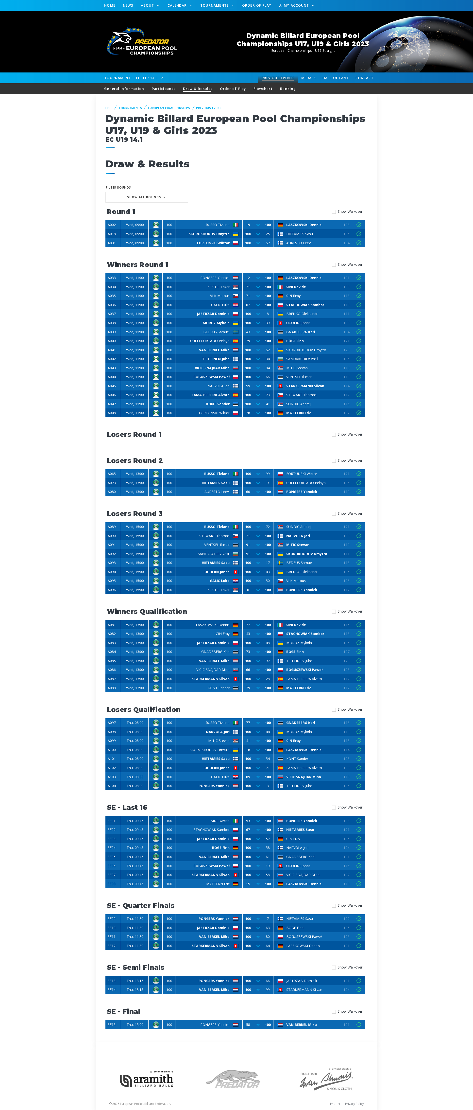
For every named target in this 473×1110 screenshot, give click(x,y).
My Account (296, 5)
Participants (163, 88)
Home (109, 5)
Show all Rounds (144, 197)
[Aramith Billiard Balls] (146, 1078)
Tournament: (118, 77)
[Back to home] (139, 41)
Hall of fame (335, 77)
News (128, 5)
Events (278, 77)
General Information (124, 88)
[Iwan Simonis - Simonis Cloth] (326, 1078)
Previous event (209, 108)
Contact (364, 77)
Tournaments (215, 5)
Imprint (335, 1104)
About (148, 5)
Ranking (288, 88)
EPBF (109, 108)
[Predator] (236, 1078)
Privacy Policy (354, 1104)
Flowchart (263, 88)
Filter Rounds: (119, 187)
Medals (308, 77)
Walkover (350, 211)
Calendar (178, 5)
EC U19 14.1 (147, 77)
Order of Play (256, 5)
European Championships (169, 108)
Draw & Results (197, 88)
